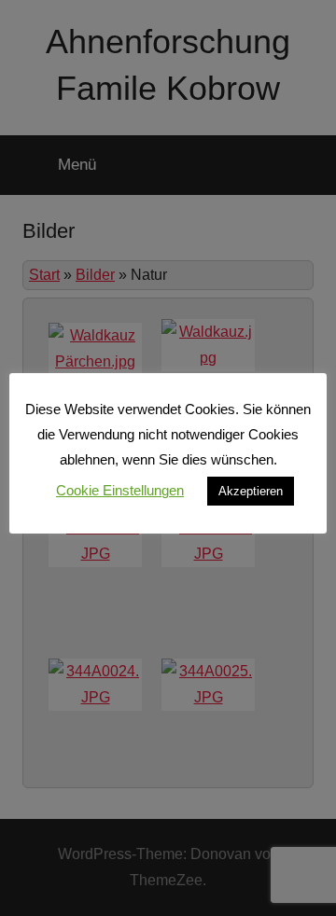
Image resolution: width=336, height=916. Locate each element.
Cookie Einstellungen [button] (120, 490)
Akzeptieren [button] (250, 491)
